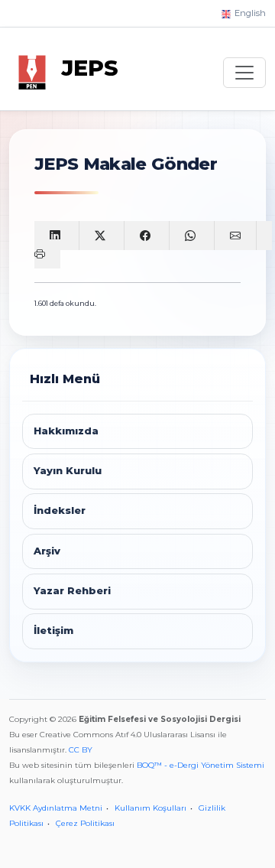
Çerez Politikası (85, 823)
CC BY (80, 750)
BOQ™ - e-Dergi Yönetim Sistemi (200, 765)
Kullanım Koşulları (150, 808)
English (249, 13)
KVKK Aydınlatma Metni (55, 808)
